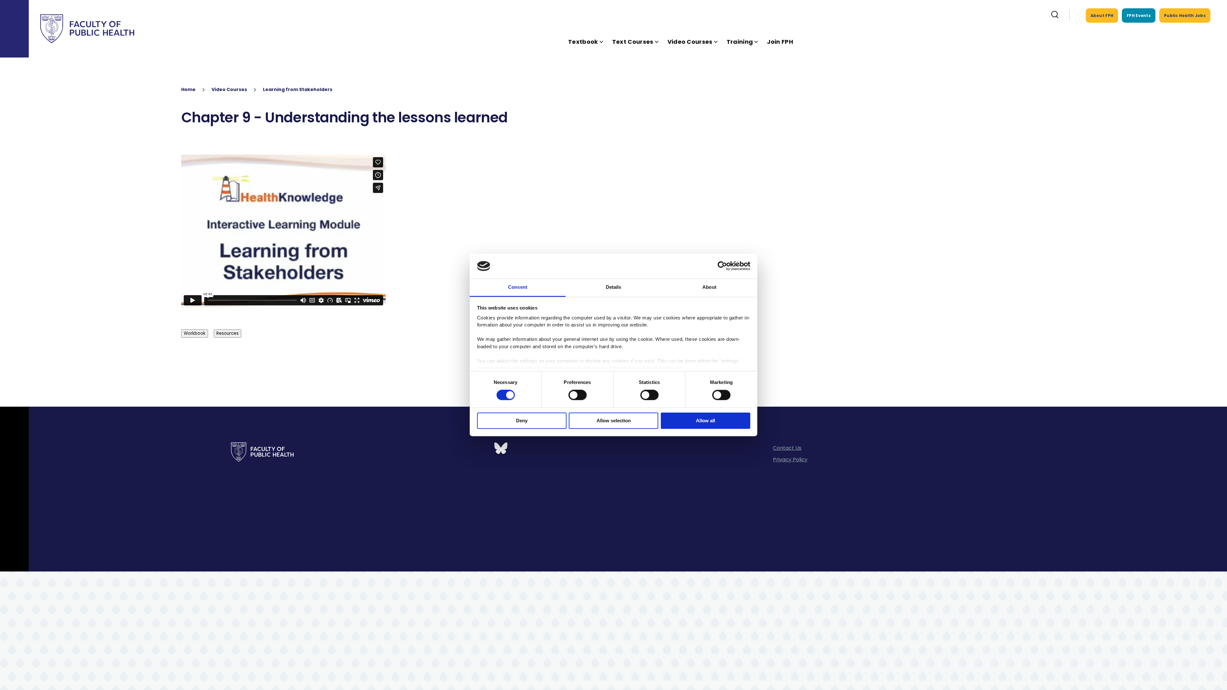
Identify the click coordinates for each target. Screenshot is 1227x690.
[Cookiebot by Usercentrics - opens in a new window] (722, 266)
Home (188, 89)
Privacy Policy (790, 459)
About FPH (1102, 15)
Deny (522, 420)
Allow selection (614, 420)
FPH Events (1139, 15)
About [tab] (709, 287)
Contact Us (787, 448)
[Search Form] (1054, 15)
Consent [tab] (517, 287)
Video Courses (229, 89)
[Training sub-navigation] (760, 41)
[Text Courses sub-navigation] (660, 41)
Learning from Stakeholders (297, 89)
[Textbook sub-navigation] (605, 41)
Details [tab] (613, 287)
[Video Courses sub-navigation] (720, 41)
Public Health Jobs (1185, 15)
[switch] (577, 395)
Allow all (705, 420)
